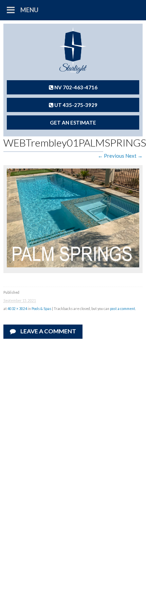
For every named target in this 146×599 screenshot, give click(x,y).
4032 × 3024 (17, 309)
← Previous (111, 156)
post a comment (122, 309)
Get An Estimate (73, 122)
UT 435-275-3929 (75, 105)
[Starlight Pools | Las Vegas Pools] (73, 50)
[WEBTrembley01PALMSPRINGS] (73, 265)
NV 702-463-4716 (75, 87)
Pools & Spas (41, 309)
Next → (134, 156)
